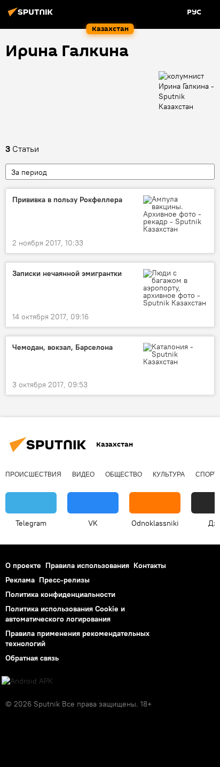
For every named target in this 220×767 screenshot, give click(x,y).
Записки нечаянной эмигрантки (67, 273)
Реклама (20, 580)
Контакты (149, 565)
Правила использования (87, 565)
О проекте (23, 565)
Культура (169, 474)
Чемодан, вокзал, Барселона (62, 347)
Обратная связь (32, 658)
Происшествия (33, 474)
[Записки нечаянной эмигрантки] (175, 287)
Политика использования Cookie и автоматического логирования (65, 614)
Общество (123, 474)
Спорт (206, 474)
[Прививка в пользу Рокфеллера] (175, 214)
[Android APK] (27, 681)
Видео (83, 474)
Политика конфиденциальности (60, 594)
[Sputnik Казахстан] (32, 16)
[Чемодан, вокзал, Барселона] (175, 354)
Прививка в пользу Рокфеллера (67, 199)
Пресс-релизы (64, 580)
